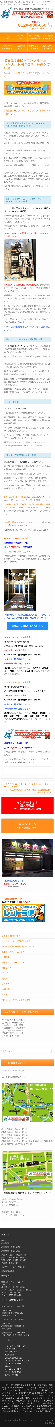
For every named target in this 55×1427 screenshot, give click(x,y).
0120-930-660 (32, 25)
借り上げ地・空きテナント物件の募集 (35, 1403)
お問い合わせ (7, 989)
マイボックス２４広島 (13, 1372)
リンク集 (11, 1395)
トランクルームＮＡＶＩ (14, 1357)
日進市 (13, 507)
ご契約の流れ (42, 1387)
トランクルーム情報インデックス (17, 1360)
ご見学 (31, 1387)
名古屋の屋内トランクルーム (17, 522)
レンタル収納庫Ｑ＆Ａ (11, 936)
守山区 (31, 504)
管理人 (31, 73)
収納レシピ (9, 1366)
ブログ (5, 973)
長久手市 (40, 504)
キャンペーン (27, 826)
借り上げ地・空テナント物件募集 (16, 1000)
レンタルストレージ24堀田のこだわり (18, 946)
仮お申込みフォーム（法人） (14, 963)
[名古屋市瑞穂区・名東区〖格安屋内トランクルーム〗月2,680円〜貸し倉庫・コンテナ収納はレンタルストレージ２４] (27, 13)
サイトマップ (7, 995)
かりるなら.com (11, 1352)
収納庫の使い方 (27, 1393)
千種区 (23, 504)
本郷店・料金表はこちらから (27, 626)
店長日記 (5, 979)
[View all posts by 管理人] (36, 73)
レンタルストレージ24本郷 (16, 497)
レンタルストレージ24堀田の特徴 (16, 941)
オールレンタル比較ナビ (14, 1369)
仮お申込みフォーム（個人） (14, 952)
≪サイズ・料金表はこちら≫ (17, 659)
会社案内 (5, 984)
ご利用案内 (6, 957)
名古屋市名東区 (11, 504)
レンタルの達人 (11, 1349)
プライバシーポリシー (41, 1395)
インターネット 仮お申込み (27, 805)
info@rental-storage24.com (37, 28)
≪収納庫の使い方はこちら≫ (17, 663)
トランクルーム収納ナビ (14, 1363)
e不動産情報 (9, 1355)
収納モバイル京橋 (11, 1375)
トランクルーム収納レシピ (15, 1346)
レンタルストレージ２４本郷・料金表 (35, 1411)
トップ (5, 1385)
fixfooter (5, 1406)
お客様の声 (6, 968)
